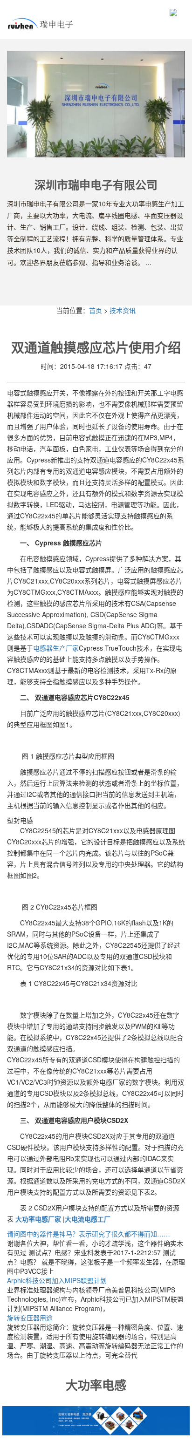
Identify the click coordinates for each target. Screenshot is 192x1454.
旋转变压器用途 (30, 1317)
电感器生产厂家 (56, 647)
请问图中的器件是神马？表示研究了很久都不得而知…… (88, 1233)
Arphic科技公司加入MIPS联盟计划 (57, 1280)
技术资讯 (123, 310)
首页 (95, 310)
